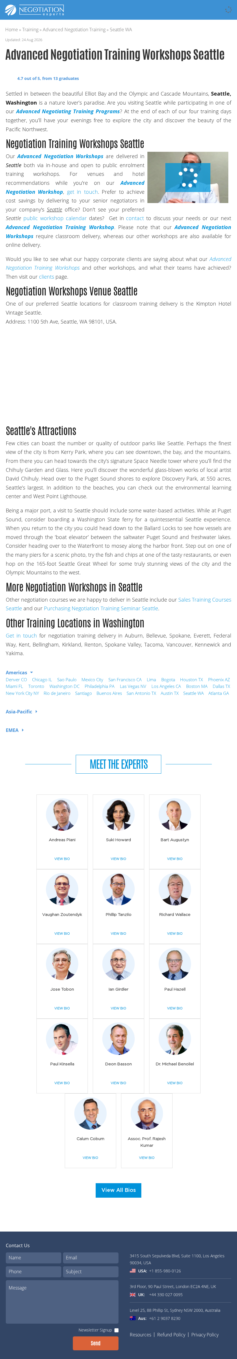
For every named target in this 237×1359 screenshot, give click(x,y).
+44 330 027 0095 (166, 1294)
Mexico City (92, 679)
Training (30, 29)
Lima (151, 679)
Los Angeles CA (166, 686)
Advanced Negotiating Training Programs (68, 111)
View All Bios (118, 1190)
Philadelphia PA (99, 686)
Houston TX (191, 679)
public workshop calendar (55, 218)
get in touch (82, 191)
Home (11, 29)
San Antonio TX (141, 693)
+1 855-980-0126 (165, 1271)
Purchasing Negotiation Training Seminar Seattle (100, 608)
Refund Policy (171, 1334)
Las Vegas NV (133, 686)
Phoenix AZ (219, 679)
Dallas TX (221, 686)
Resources (140, 1334)
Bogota (168, 679)
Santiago (83, 693)
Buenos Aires (109, 693)
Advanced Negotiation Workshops (60, 156)
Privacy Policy (205, 1334)
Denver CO (16, 679)
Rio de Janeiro (57, 693)
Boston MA (197, 686)
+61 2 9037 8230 (164, 1318)
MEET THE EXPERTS (118, 764)
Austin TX (170, 693)
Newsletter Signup (95, 1330)
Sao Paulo (67, 679)
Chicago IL (42, 679)
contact (135, 218)
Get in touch (22, 635)
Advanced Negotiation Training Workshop (60, 227)
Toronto (36, 686)
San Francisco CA (125, 679)
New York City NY (22, 693)
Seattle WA (193, 693)
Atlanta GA (218, 693)
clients (46, 276)
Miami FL (14, 686)
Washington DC (64, 686)
